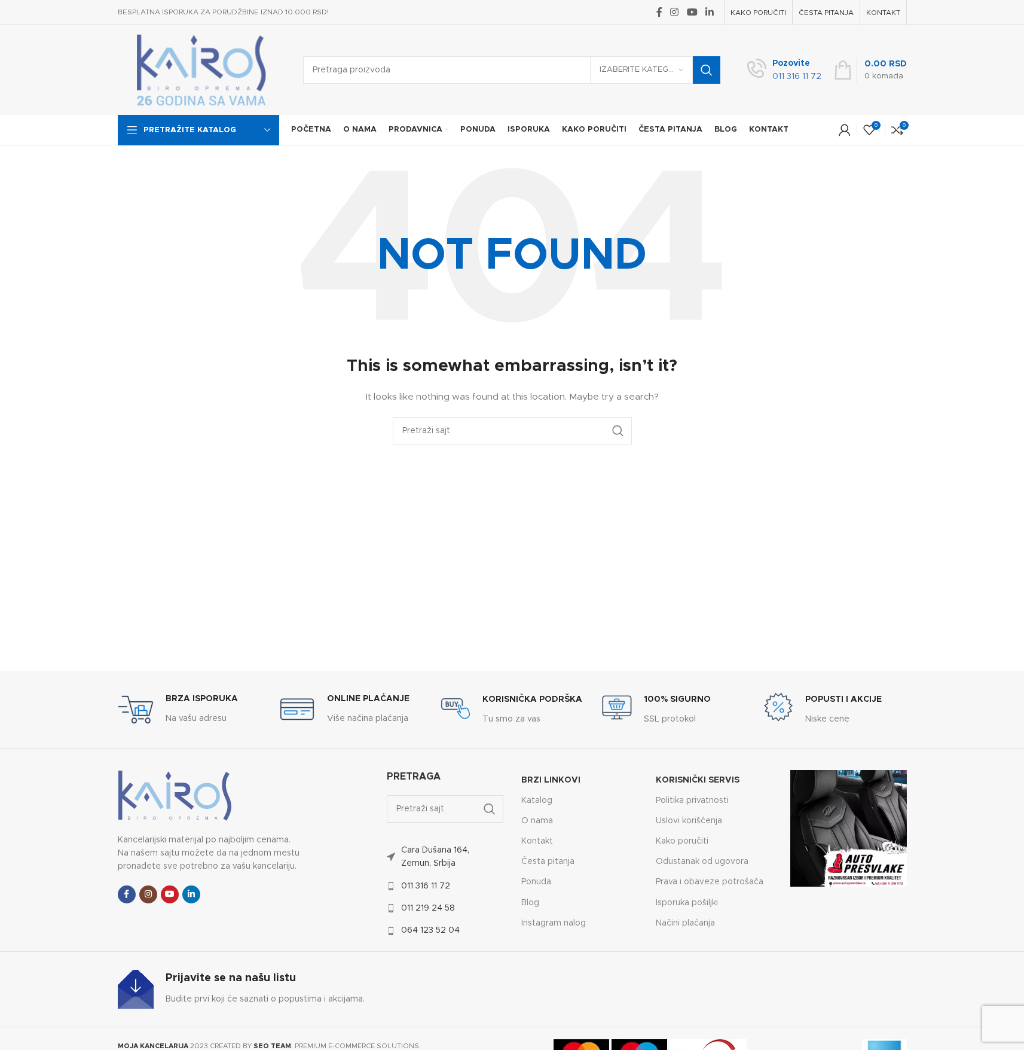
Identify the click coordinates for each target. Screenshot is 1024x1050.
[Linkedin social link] (709, 12)
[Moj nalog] (845, 130)
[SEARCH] (706, 70)
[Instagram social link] (675, 12)
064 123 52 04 (430, 930)
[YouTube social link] (692, 12)
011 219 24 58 (428, 908)
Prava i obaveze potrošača (709, 882)
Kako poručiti (682, 841)
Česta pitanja (547, 861)
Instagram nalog (553, 923)
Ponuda (536, 882)
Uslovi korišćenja (689, 821)
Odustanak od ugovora (702, 861)
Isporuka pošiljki (687, 903)
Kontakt (537, 841)
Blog (530, 903)
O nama (537, 821)
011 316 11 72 (425, 886)
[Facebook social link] (659, 12)
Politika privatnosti (692, 800)
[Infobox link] (784, 70)
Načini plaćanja (685, 923)
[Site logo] (201, 70)
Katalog (536, 800)
